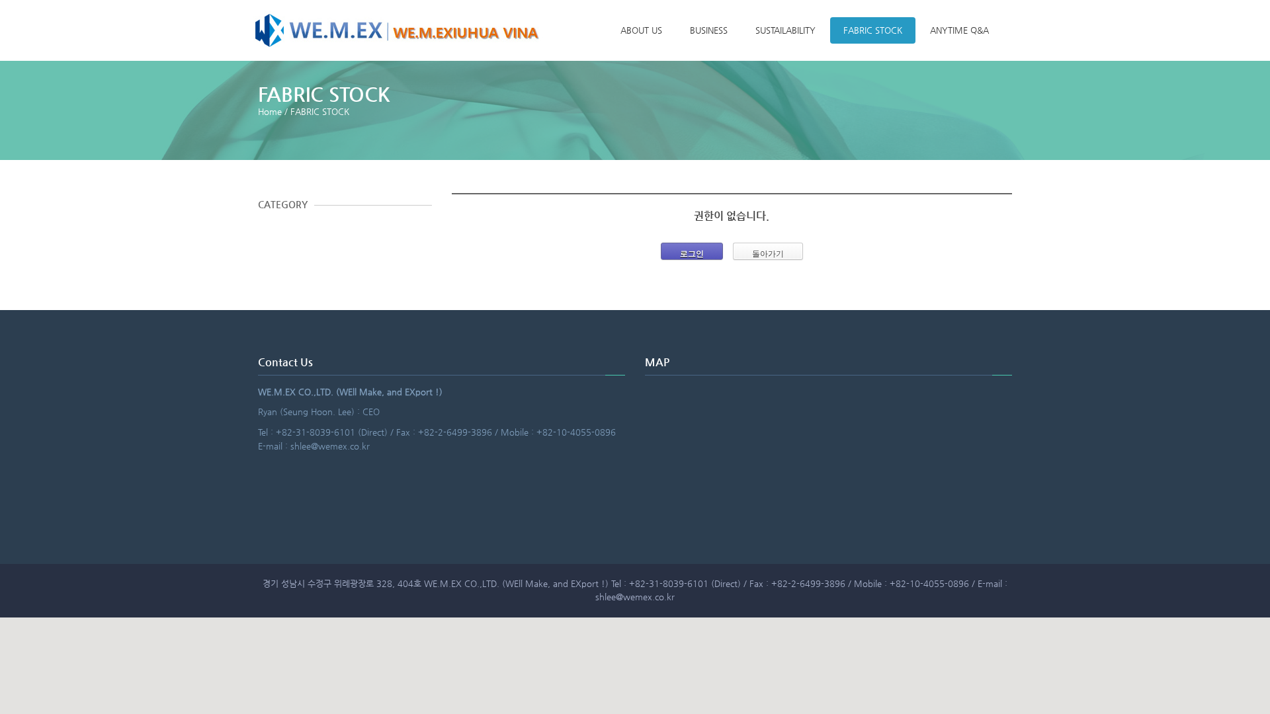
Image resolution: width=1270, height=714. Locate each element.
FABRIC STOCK (872, 30)
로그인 (692, 253)
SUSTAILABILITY (785, 30)
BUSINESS (709, 30)
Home (270, 111)
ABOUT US (641, 30)
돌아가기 (768, 253)
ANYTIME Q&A (959, 30)
